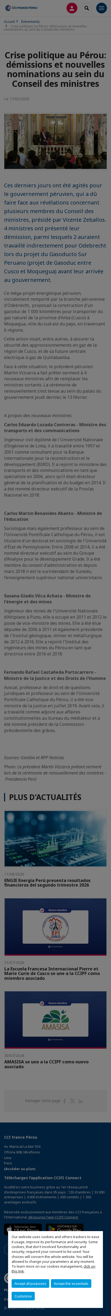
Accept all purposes (30, 1283)
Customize (23, 1296)
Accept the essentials (71, 1283)
